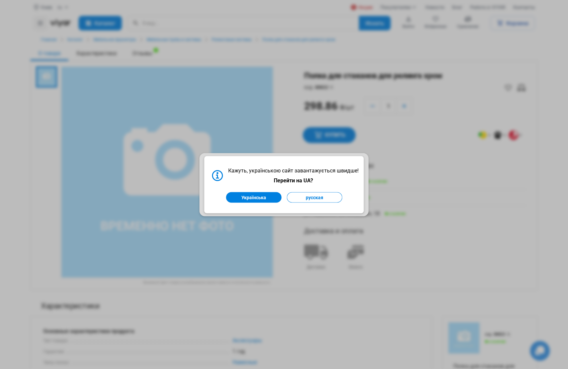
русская (314, 197)
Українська (253, 197)
